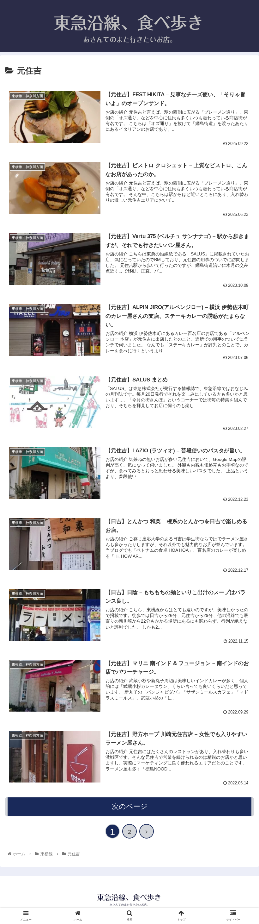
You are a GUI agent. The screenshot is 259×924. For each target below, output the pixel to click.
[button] (239, 664)
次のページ (130, 806)
